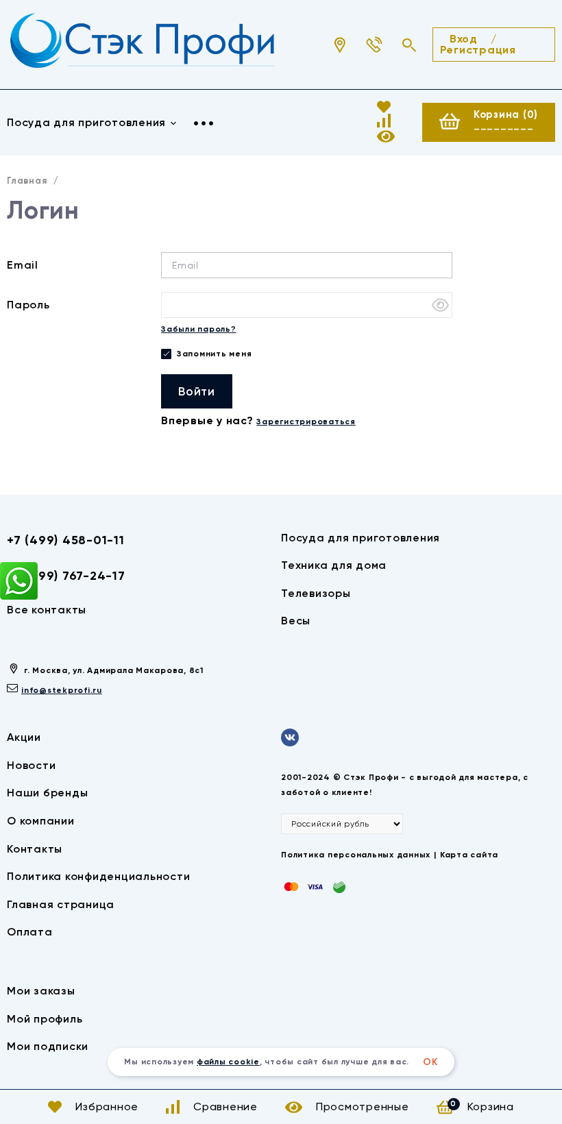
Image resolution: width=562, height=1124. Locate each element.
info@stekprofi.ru (61, 690)
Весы (295, 620)
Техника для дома (334, 565)
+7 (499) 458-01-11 (66, 540)
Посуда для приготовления (360, 537)
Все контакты (46, 609)
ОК (430, 1062)
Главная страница (60, 904)
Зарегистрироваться (306, 421)
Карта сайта (469, 854)
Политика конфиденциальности (98, 876)
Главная (27, 180)
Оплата (30, 931)
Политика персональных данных (355, 854)
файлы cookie (228, 1061)
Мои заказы (41, 990)
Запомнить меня (213, 353)
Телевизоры (316, 593)
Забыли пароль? (198, 329)
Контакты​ (34, 848)
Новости (31, 765)
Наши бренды (47, 792)
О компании (41, 820)
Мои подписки (47, 1046)
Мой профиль (44, 1018)
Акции (24, 737)
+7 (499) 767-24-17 (66, 575)
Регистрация (478, 49)
